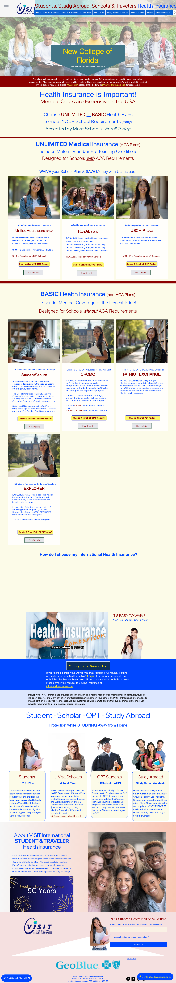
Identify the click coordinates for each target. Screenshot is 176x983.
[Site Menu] (6, 5)
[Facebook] (128, 979)
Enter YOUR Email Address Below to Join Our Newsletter (137, 924)
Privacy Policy (132, 959)
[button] (51, 12)
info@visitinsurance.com (113, 85)
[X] (133, 979)
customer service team (88, 700)
